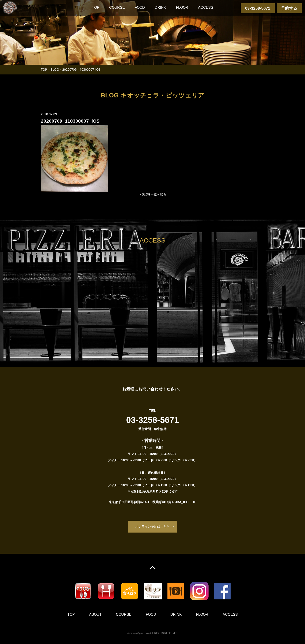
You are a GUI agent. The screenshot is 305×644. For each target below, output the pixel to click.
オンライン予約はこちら (152, 526)
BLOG (54, 69)
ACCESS (205, 7)
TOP (95, 7)
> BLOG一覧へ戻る (152, 194)
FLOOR (182, 7)
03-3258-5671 (257, 8)
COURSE (117, 7)
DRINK (160, 7)
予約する (289, 8)
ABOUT (95, 614)
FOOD (140, 7)
